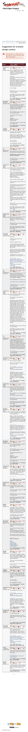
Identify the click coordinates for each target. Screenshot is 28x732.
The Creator (5, 521)
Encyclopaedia (13, 258)
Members (12, 259)
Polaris (14, 260)
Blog (11, 260)
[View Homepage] (19, 129)
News (23, 10)
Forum (22, 259)
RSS (16, 259)
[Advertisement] (14, 25)
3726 (14, 161)
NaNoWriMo (19, 260)
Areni (11, 540)
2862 (14, 517)
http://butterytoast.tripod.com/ (16, 395)
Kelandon (5, 408)
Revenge (12, 541)
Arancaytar (5, 233)
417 (14, 145)
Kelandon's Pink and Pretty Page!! (17, 431)
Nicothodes (5, 101)
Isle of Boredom (13, 546)
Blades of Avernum (10, 41)
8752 (14, 267)
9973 (14, 658)
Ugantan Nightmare (14, 545)
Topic (19, 259)
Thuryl (4, 647)
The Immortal (6, 466)
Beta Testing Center (17, 369)
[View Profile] (15, 68)
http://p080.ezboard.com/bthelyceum (18, 281)
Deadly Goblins (13, 543)
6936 (14, 479)
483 (14, 380)
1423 (14, 547)
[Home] (14, 4)
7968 (14, 437)
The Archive (12, 434)
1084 (14, 98)
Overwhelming (6, 357)
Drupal (8, 730)
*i (3, 148)
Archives (19, 10)
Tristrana (5, 128)
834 (14, 125)
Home (4, 41)
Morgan (4, 504)
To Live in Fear (13, 542)
